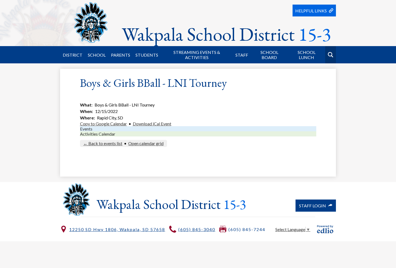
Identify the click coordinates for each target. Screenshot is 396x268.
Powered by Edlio (325, 229)
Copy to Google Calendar (103, 123)
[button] (72, 54)
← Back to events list (102, 143)
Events (86, 128)
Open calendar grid (146, 143)
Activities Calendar (97, 133)
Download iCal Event (152, 123)
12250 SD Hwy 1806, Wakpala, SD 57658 (117, 229)
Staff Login (312, 205)
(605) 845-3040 (196, 229)
